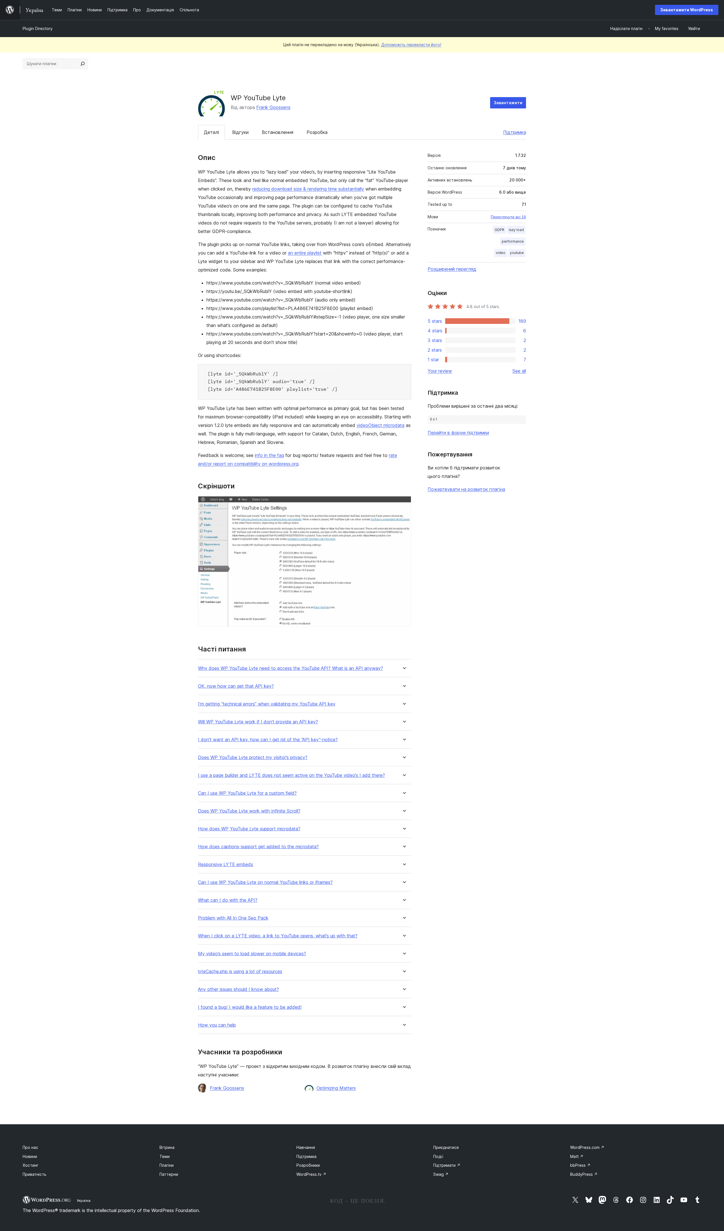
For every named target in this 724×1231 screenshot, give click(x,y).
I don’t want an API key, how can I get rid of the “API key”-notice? (268, 739)
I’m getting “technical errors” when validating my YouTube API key (266, 704)
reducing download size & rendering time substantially (308, 189)
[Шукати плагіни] (82, 63)
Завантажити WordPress (686, 9)
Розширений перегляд (452, 269)
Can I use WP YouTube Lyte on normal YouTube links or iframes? (265, 882)
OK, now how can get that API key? (236, 686)
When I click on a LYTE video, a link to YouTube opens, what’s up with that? (277, 936)
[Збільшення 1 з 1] (403, 503)
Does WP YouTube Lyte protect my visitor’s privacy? (252, 757)
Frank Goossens (273, 107)
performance (513, 241)
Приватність (34, 1174)
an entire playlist (305, 253)
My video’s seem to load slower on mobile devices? (252, 953)
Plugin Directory (38, 28)
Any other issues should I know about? (238, 989)
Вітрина (167, 1147)
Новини (30, 1156)
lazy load (516, 230)
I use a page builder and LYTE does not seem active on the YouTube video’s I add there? (291, 775)
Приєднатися (446, 1147)
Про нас (30, 1147)
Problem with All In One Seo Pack (233, 918)
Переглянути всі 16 (508, 217)
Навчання (305, 1147)
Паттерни (169, 1174)
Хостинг (30, 1165)
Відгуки (240, 132)
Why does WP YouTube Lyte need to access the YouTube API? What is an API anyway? (290, 668)
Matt (576, 1156)
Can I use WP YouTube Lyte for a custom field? (247, 793)
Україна (83, 1200)
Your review (440, 371)
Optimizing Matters (336, 1088)
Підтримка (514, 132)
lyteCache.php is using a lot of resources (240, 971)
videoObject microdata (380, 425)
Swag (441, 1174)
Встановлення (277, 132)
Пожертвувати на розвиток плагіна (466, 489)
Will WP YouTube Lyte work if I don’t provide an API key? (258, 722)
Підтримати (446, 1165)
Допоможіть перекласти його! (411, 44)
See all (519, 371)
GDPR (499, 230)
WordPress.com (587, 1147)
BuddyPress (584, 1174)
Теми (165, 1156)
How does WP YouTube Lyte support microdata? (249, 829)
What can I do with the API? (227, 900)
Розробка (317, 132)
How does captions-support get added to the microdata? (258, 846)
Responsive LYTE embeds (225, 864)
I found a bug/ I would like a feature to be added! (249, 1007)
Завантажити (508, 102)
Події (438, 1156)
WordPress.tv (311, 1174)
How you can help (217, 1025)
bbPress (580, 1165)
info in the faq (269, 455)
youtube (517, 253)
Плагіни (167, 1165)
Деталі (211, 132)
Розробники (308, 1165)
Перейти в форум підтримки (458, 432)
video (500, 253)
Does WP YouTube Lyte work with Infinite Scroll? (249, 811)
